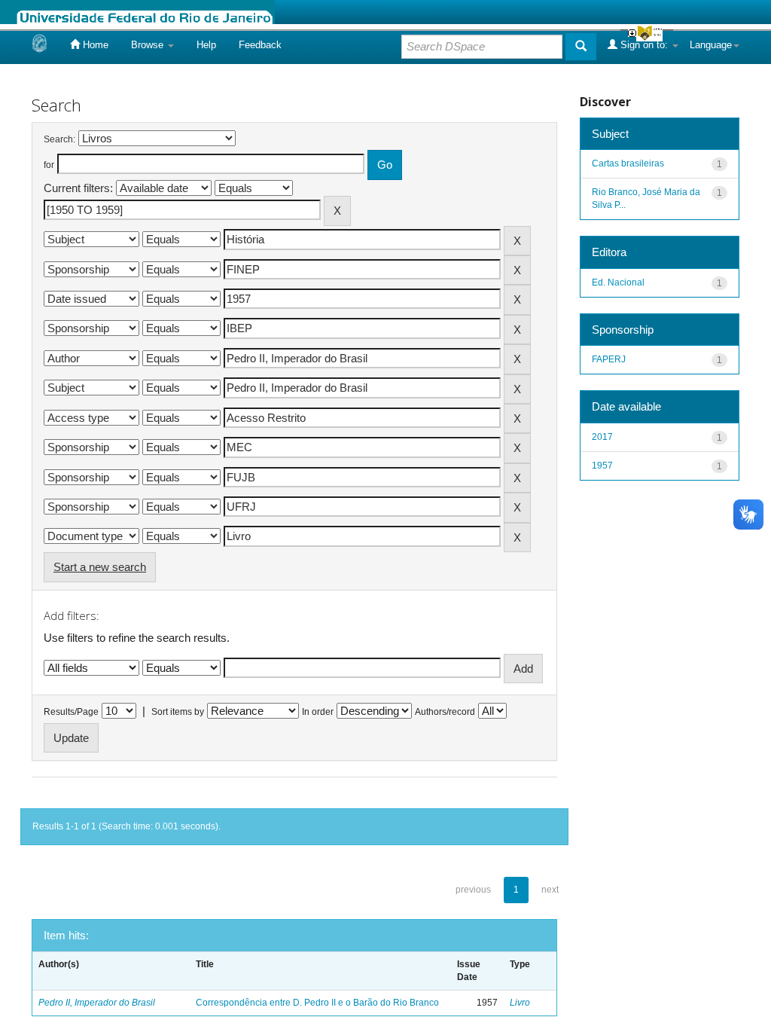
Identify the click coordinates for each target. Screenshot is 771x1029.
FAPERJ (609, 359)
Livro (520, 1002)
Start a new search (99, 566)
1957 (602, 465)
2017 (602, 437)
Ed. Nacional (618, 282)
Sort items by (177, 712)
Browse (148, 44)
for (49, 165)
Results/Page (71, 712)
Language (711, 44)
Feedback (260, 44)
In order (318, 712)
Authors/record (445, 712)
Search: (59, 139)
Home (94, 44)
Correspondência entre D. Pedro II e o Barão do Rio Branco (317, 1002)
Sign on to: (644, 44)
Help (206, 44)
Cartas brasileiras (628, 163)
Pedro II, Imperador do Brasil (96, 1002)
